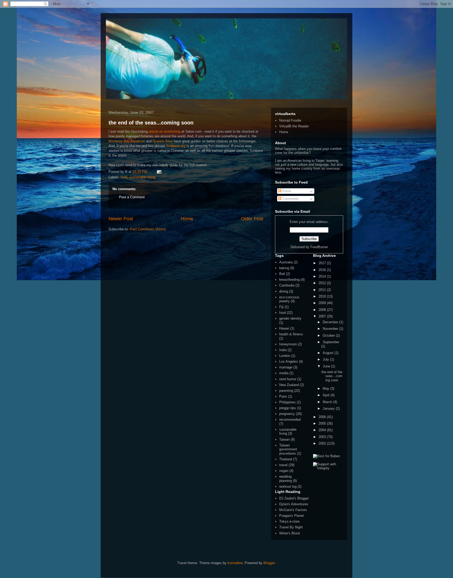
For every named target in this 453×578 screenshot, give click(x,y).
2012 (323, 283)
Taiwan (284, 439)
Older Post (252, 218)
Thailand (285, 459)
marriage (285, 367)
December (331, 322)
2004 (323, 430)
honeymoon (288, 344)
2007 (323, 316)
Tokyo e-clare (289, 521)
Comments (290, 199)
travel (283, 465)
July (326, 359)
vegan (283, 471)
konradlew (235, 563)
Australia (286, 262)
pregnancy (287, 414)
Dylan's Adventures (293, 504)
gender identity (290, 318)
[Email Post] (158, 172)
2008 (323, 310)
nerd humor (287, 379)
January (329, 408)
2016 (323, 270)
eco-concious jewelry (289, 299)
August (329, 353)
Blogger (269, 563)
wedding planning (285, 479)
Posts (286, 191)
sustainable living (142, 177)
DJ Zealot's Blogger (294, 498)
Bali (282, 274)
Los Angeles (288, 361)
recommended (290, 419)
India (283, 350)
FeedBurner (319, 247)
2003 (323, 437)
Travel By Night (291, 527)
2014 (323, 276)
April (327, 395)
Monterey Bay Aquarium (127, 141)
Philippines (287, 402)
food (124, 177)
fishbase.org (176, 146)
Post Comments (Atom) (148, 229)
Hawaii (284, 328)
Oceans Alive (163, 141)
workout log (287, 486)
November (331, 329)
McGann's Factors (293, 510)
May (326, 388)
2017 (323, 263)
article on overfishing (164, 131)
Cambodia (286, 285)
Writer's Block (289, 533)
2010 (323, 296)
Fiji (281, 307)
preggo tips (287, 408)
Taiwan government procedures (288, 449)
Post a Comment (132, 197)
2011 (323, 290)
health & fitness (291, 334)
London (284, 356)
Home (187, 218)
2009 (323, 303)
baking (284, 268)
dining (283, 291)
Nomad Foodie (290, 120)
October (329, 335)
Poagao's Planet (291, 516)
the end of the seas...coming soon (151, 123)
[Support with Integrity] (328, 468)
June (327, 366)
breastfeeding (289, 280)
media (283, 373)
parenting (286, 391)
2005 (323, 423)
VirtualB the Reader (294, 126)
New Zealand (289, 385)
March (328, 402)
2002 (323, 443)
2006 (323, 417)
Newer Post (121, 218)
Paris (283, 396)
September (331, 342)
